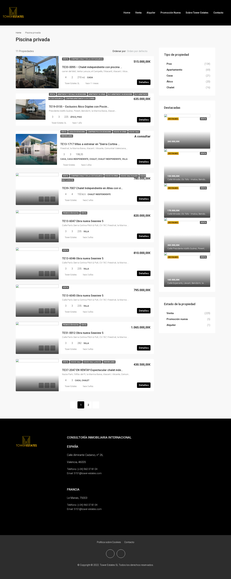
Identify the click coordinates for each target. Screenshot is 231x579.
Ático (170, 81)
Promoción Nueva (170, 12)
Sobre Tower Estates (197, 12)
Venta (138, 12)
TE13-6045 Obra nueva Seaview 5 (82, 295)
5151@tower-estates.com (88, 473)
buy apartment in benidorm (120, 94)
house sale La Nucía (92, 362)
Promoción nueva (71, 213)
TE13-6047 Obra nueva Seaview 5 (82, 221)
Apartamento (174, 69)
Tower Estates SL (72, 83)
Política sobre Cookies (109, 542)
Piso (169, 63)
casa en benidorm (77, 132)
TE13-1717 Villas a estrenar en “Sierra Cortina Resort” (93, 144)
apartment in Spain (97, 94)
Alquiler (151, 12)
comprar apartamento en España (80, 98)
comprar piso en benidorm (99, 132)
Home (126, 12)
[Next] (95, 404)
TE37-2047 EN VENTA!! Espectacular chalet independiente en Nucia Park (106, 370)
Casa (170, 75)
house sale (134, 132)
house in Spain (120, 132)
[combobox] (140, 51)
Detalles (144, 82)
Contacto (218, 12)
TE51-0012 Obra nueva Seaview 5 (82, 332)
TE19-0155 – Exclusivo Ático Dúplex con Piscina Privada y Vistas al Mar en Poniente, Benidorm (107, 106)
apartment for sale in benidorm (71, 94)
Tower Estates (69, 165)
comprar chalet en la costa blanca (87, 59)
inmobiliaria (66, 136)
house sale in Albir (129, 176)
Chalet (170, 87)
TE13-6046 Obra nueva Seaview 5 (82, 258)
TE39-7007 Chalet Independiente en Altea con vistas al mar (98, 188)
